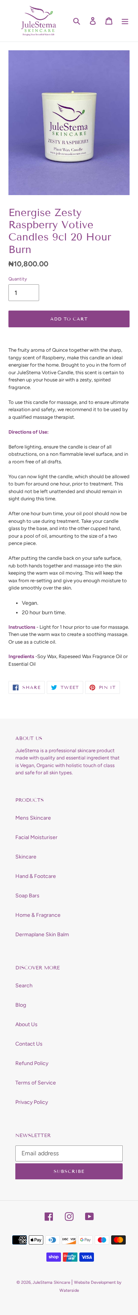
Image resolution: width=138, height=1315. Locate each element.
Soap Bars (27, 895)
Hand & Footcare (35, 876)
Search (24, 985)
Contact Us (29, 1044)
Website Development (95, 1282)
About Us (26, 1024)
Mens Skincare (33, 818)
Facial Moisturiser (36, 837)
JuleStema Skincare (51, 1282)
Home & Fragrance (38, 915)
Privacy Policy (31, 1102)
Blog (20, 1005)
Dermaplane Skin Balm (42, 934)
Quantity (17, 279)
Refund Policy (31, 1063)
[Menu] (125, 21)
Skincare (25, 857)
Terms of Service (35, 1083)
